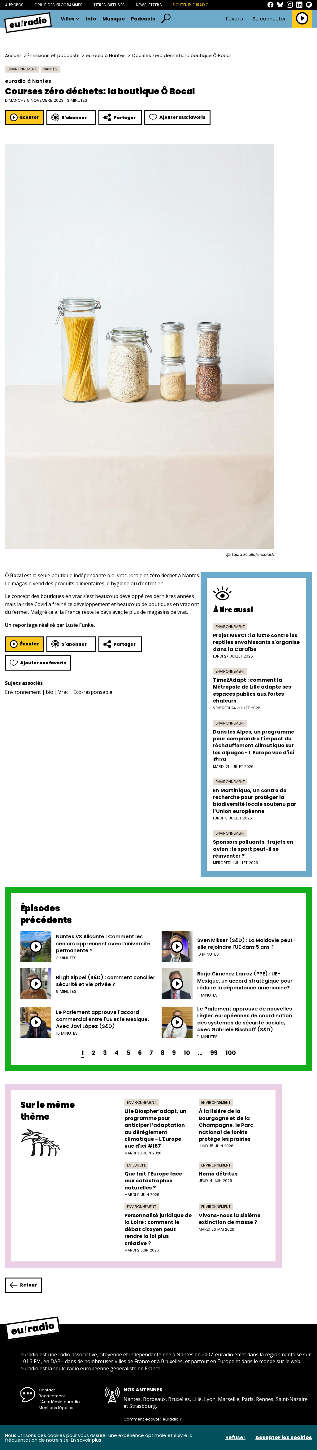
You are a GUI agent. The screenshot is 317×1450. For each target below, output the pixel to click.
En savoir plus (86, 1440)
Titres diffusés (109, 4)
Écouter (29, 117)
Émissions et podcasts (54, 55)
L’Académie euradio (59, 1402)
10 (187, 1053)
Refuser (235, 1437)
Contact (47, 1390)
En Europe (136, 1165)
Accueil (13, 55)
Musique (113, 18)
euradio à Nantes (106, 55)
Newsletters (149, 4)
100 (230, 1053)
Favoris (234, 18)
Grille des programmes (58, 4)
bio (49, 692)
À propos (14, 4)
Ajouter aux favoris (182, 117)
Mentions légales (56, 1408)
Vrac (63, 692)
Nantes (50, 69)
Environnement (22, 69)
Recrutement (52, 1396)
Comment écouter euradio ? (153, 1419)
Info (91, 18)
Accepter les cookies (283, 1437)
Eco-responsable (92, 692)
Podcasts (143, 18)
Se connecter (269, 18)
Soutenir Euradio (191, 4)
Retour (28, 1285)
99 (214, 1053)
